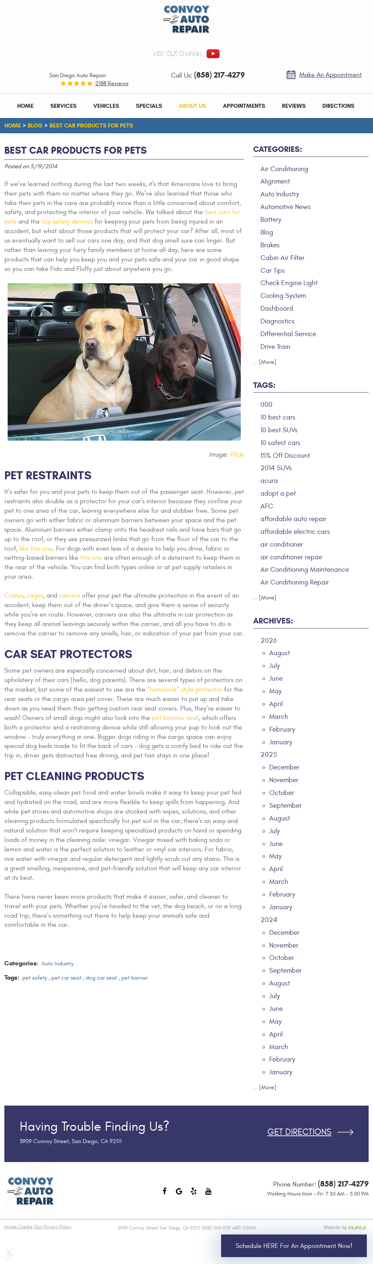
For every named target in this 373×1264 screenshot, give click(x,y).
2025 (268, 755)
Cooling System (283, 296)
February (282, 729)
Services (63, 105)
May (275, 691)
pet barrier (134, 977)
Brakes (270, 245)
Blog (35, 125)
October (281, 793)
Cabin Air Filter (282, 258)
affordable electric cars (295, 532)
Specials (149, 105)
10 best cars (277, 417)
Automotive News (285, 207)
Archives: (273, 621)
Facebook (164, 1195)
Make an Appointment (330, 75)
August (279, 653)
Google (179, 1195)
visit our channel (178, 54)
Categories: (277, 149)
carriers (69, 595)
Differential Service (288, 334)
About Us (192, 105)
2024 (269, 920)
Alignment (275, 181)
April (276, 704)
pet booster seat (175, 718)
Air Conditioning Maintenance (304, 570)
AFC (266, 506)
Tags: (264, 385)
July (274, 666)
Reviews (294, 105)
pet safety (34, 977)
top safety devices (67, 221)
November (283, 780)
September (285, 806)
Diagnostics (277, 321)
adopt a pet (278, 493)
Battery (270, 220)
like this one (35, 548)
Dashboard (276, 308)
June (276, 678)
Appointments (244, 105)
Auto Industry (58, 963)
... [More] (264, 362)
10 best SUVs (279, 430)
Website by (346, 1227)
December (284, 767)
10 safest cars (280, 443)
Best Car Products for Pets (91, 125)
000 (266, 405)
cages (35, 595)
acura (269, 481)
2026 (268, 641)
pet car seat (66, 977)
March (278, 717)
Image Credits (18, 1227)
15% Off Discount (285, 456)
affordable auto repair (293, 519)
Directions (338, 105)
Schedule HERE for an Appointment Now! (294, 1246)
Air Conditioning (284, 169)
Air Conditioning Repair (294, 582)
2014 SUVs (276, 468)
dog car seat (101, 977)
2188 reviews (111, 83)
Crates (13, 595)
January (280, 742)
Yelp (193, 1195)
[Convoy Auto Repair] (186, 19)
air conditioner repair (291, 557)
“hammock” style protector (184, 689)
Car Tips (272, 271)
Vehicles (106, 105)
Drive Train (275, 347)
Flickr (237, 454)
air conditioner (281, 544)
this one (91, 558)
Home (25, 105)
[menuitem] (25, 106)
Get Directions (299, 1132)
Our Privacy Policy (52, 1227)
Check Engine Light (289, 283)
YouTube (208, 1195)
